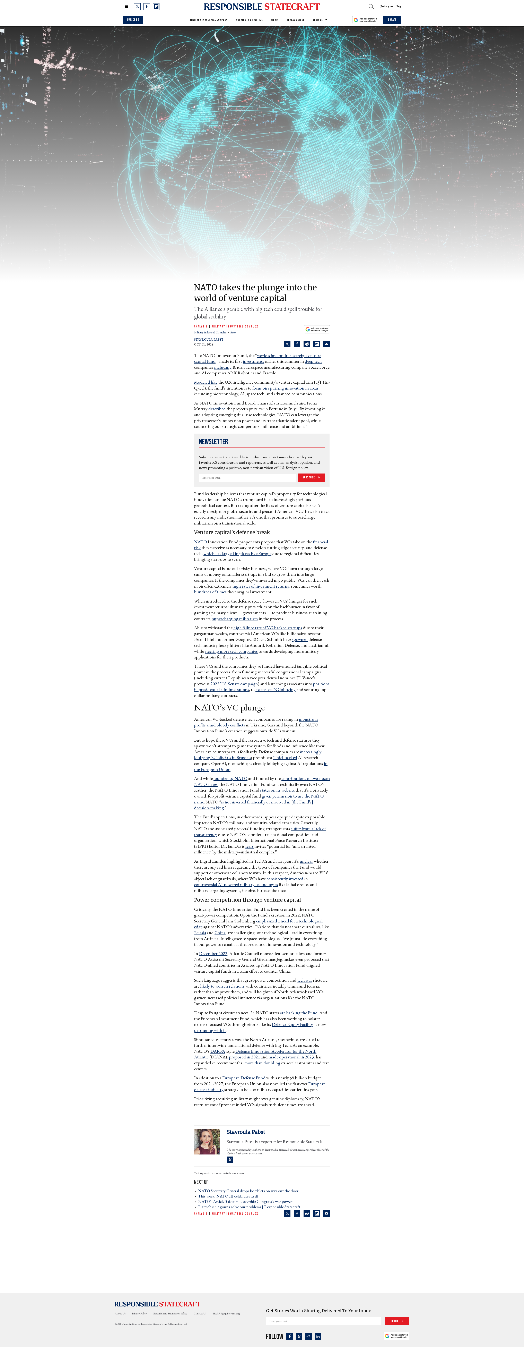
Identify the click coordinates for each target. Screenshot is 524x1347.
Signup (395, 1321)
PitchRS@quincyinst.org (226, 1313)
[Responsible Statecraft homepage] (158, 1303)
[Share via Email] (326, 344)
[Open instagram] (308, 1336)
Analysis (201, 327)
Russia (200, 933)
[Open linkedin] (318, 1336)
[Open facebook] (146, 6)
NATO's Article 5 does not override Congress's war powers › (247, 1201)
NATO (200, 542)
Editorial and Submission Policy (170, 1313)
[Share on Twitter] (287, 344)
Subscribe (133, 20)
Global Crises (295, 20)
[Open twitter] (137, 6)
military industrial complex (210, 332)
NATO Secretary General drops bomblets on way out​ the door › (249, 1190)
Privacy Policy (139, 1313)
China (220, 933)
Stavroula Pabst (208, 339)
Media (274, 20)
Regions (318, 20)
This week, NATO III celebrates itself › (229, 1196)
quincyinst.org (390, 6)
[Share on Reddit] (307, 344)
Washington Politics (249, 20)
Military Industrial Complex (209, 20)
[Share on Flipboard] (316, 344)
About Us (120, 1313)
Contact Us (200, 1313)
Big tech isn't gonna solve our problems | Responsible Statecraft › (250, 1206)
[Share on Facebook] (297, 344)
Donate (392, 20)
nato (233, 332)
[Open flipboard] (156, 6)
